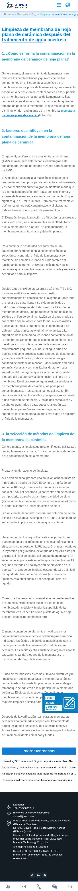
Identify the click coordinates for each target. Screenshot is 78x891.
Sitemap (18, 846)
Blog (33, 14)
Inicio (11, 14)
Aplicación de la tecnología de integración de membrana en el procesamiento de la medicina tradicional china (39, 773)
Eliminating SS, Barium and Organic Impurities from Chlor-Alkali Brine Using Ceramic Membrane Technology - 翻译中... (39, 761)
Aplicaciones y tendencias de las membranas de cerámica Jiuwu (39, 767)
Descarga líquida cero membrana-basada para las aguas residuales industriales (39, 780)
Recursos (22, 14)
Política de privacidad (35, 846)
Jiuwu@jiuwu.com (23, 816)
